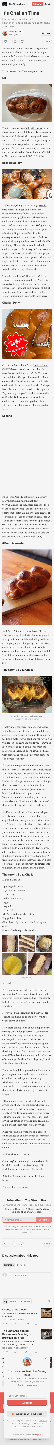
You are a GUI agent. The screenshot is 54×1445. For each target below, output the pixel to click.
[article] (27, 1316)
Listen (48, 33)
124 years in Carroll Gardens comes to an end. (20, 1315)
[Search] (49, 1301)
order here (32, 655)
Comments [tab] (9, 1265)
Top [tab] (5, 1301)
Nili (7, 156)
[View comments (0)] (15, 41)
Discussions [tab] (24, 1301)
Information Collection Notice (32, 1229)
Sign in (48, 4)
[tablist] (14, 1265)
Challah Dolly (40, 365)
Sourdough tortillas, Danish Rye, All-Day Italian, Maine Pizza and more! (18, 1343)
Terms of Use (41, 1226)
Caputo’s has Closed (14, 1309)
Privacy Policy (36, 1426)
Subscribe (37, 4)
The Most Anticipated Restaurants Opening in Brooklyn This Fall (16, 1334)
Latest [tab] (13, 1301)
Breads (42, 206)
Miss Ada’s (36, 128)
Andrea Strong (16, 32)
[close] (45, 1358)
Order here (40, 296)
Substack (12, 1438)
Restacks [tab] (21, 1265)
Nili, (27, 128)
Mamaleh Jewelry (18, 389)
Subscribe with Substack (29, 1413)
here (4, 409)
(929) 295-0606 (36, 156)
